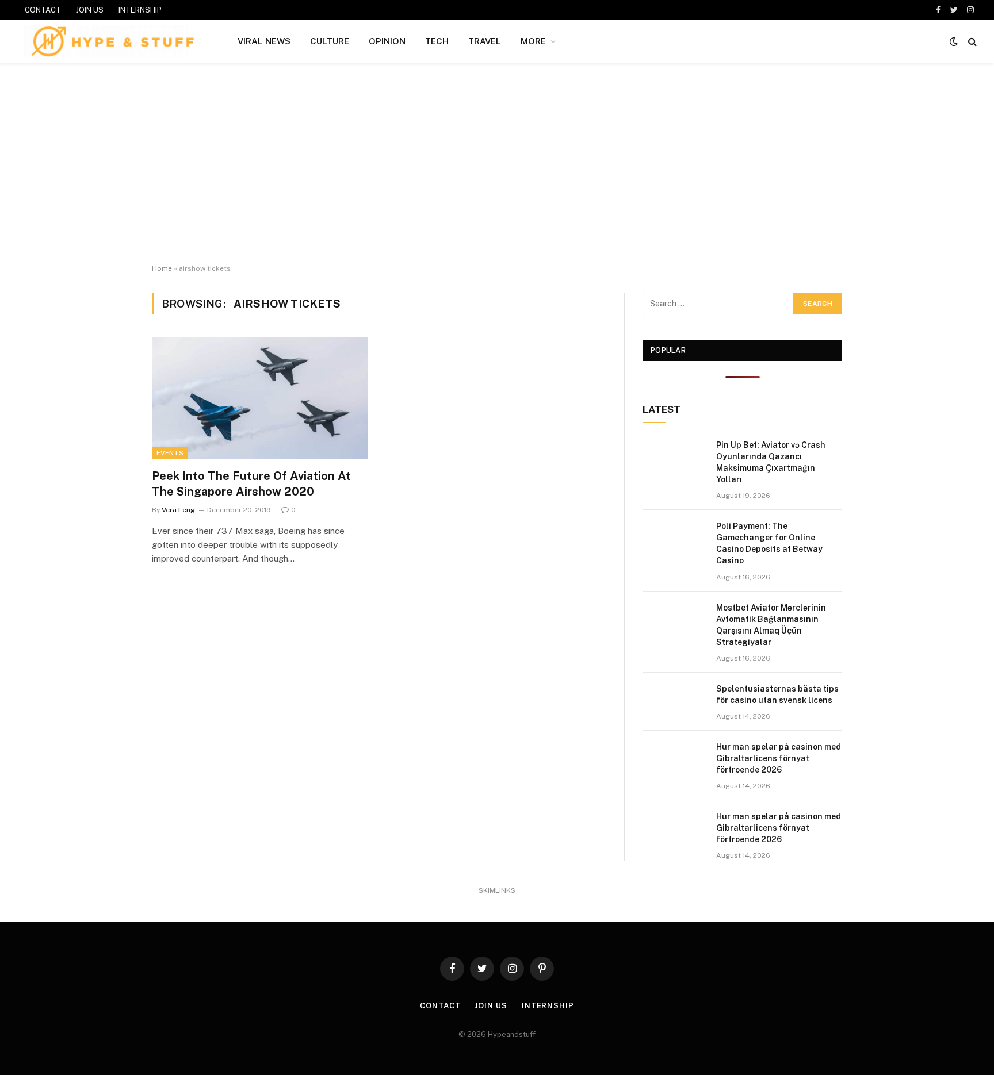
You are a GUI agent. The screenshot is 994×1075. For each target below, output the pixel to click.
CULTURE (329, 41)
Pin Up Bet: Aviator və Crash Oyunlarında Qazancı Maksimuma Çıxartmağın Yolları (770, 462)
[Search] (971, 42)
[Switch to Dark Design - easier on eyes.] (954, 41)
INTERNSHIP (140, 10)
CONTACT (43, 10)
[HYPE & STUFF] (112, 41)
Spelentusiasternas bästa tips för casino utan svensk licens (777, 694)
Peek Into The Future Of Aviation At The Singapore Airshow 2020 (251, 483)
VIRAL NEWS (264, 41)
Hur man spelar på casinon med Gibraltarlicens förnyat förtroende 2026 (778, 758)
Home (162, 268)
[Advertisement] (497, 163)
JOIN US (90, 10)
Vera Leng (178, 510)
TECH (437, 41)
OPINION (387, 41)
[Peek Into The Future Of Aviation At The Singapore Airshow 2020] (260, 398)
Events (169, 453)
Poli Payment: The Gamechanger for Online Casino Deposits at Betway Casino (769, 543)
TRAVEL (484, 41)
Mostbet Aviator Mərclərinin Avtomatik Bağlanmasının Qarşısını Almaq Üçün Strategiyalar (771, 625)
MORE (533, 41)
